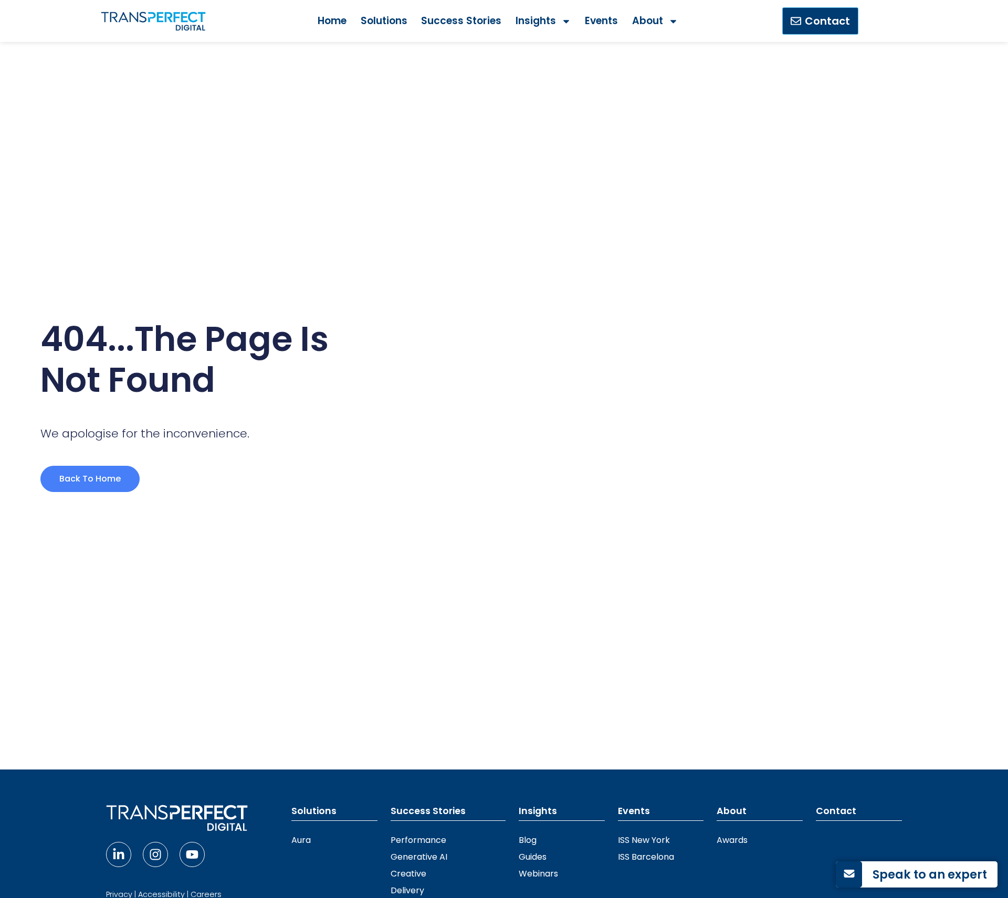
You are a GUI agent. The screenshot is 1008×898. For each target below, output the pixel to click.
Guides (533, 857)
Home (332, 21)
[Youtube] (192, 854)
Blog (528, 840)
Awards (732, 840)
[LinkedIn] (118, 854)
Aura (301, 840)
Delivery (407, 890)
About (647, 21)
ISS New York (644, 840)
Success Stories (461, 21)
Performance (418, 840)
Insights (536, 21)
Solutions (384, 21)
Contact (836, 811)
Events (601, 21)
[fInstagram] (155, 854)
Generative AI (419, 857)
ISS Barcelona (646, 857)
